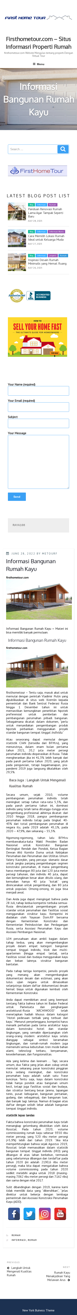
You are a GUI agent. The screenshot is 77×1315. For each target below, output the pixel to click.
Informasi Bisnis (56, 231)
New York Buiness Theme (38, 1310)
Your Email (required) (21, 401)
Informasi (41, 204)
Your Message (17, 433)
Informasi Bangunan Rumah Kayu (28, 628)
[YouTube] (60, 1214)
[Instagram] (44, 1214)
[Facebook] (14, 1214)
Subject (13, 417)
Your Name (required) (21, 384)
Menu (40, 64)
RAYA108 (19, 525)
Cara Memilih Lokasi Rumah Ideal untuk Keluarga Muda (46, 237)
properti (52, 255)
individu (56, 732)
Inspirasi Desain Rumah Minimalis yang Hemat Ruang (47, 261)
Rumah (52, 204)
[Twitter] (29, 1214)
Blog (31, 204)
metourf (49, 553)
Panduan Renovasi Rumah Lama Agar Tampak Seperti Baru (45, 212)
